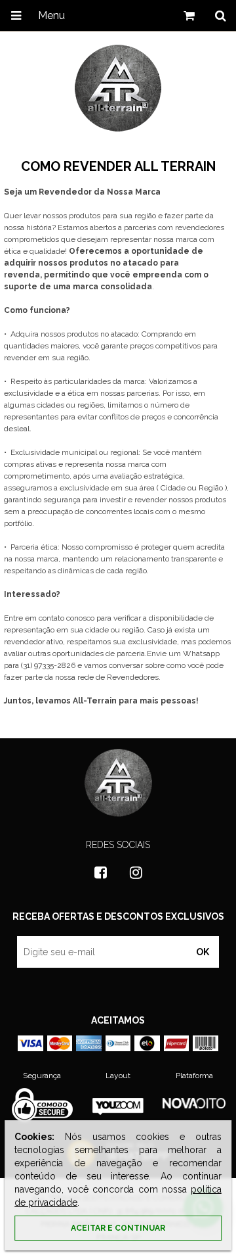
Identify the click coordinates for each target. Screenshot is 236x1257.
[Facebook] (100, 872)
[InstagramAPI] (136, 872)
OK (202, 952)
